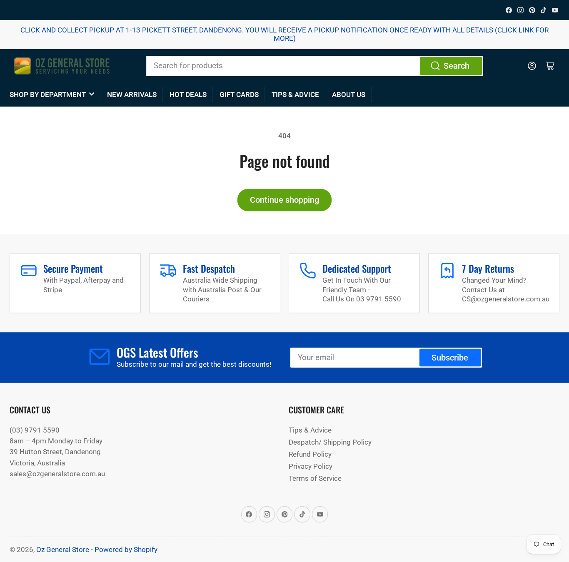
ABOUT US (348, 94)
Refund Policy (310, 454)
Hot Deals (188, 94)
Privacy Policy (310, 466)
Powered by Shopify (126, 549)
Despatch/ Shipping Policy (330, 442)
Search (456, 66)
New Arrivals (132, 94)
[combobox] (314, 66)
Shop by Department (48, 94)
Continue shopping (284, 200)
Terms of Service (315, 478)
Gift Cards (239, 94)
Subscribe (450, 358)
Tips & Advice (295, 94)
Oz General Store (62, 549)
